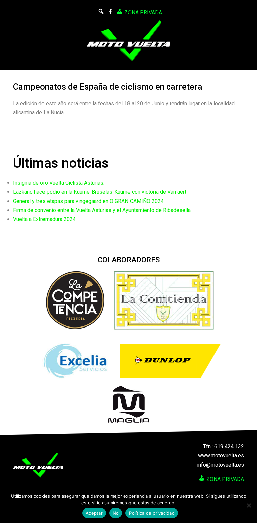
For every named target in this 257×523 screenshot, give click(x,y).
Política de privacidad (152, 513)
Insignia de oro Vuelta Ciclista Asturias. (58, 183)
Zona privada (142, 12)
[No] (248, 505)
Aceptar (94, 513)
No (116, 513)
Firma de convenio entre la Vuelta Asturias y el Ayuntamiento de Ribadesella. (102, 210)
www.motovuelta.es (221, 455)
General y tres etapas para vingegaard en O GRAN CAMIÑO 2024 (88, 201)
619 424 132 (229, 446)
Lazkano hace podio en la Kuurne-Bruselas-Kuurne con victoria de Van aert (99, 192)
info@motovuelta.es (220, 465)
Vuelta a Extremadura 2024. (45, 219)
